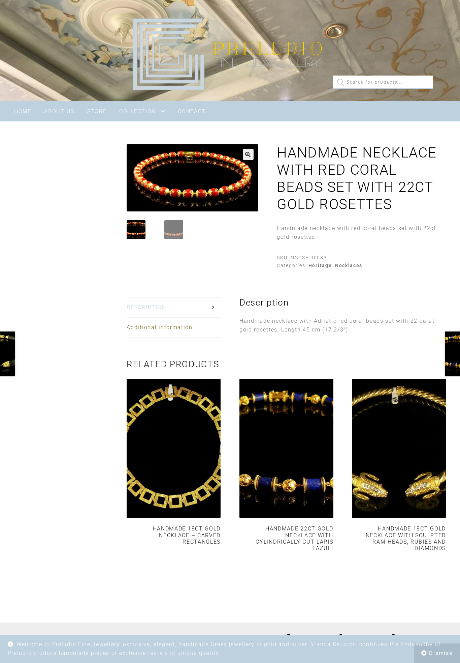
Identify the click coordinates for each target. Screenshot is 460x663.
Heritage (320, 265)
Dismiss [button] (440, 653)
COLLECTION (137, 111)
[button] (248, 154)
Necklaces (348, 265)
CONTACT (192, 111)
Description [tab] (146, 307)
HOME (23, 111)
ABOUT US (59, 111)
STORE (97, 111)
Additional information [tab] (159, 327)
